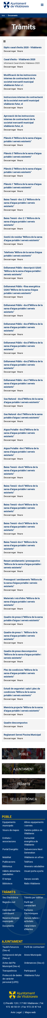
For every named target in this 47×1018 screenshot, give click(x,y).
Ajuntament (12, 941)
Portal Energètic (10, 849)
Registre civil (9, 902)
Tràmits (8, 892)
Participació (30, 970)
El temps (7, 879)
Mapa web (30, 1012)
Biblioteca (7, 883)
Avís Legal (16, 1012)
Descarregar (10, 51)
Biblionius (7, 866)
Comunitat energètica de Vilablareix (31, 841)
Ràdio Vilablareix (32, 883)
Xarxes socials (31, 879)
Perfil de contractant (34, 947)
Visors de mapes (11, 830)
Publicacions (9, 861)
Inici (3, 15)
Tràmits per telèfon (33, 897)
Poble (7, 817)
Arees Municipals (32, 955)
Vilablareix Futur (32, 975)
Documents (13, 15)
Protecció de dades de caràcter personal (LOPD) (12, 978)
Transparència (10, 970)
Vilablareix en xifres (33, 857)
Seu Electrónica (10, 897)
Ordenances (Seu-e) (34, 963)
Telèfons (28, 861)
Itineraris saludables (34, 866)
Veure (20, 51)
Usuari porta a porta (33, 871)
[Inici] (16, 5)
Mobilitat (7, 857)
